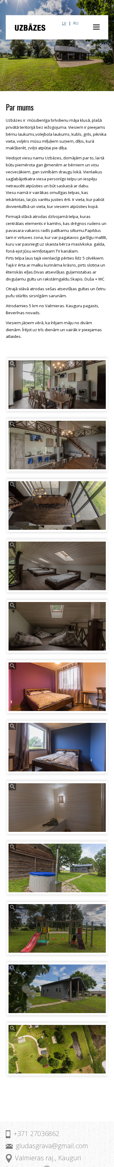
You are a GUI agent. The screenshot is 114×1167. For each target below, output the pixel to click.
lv (64, 23)
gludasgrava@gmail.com (52, 1145)
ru (75, 23)
